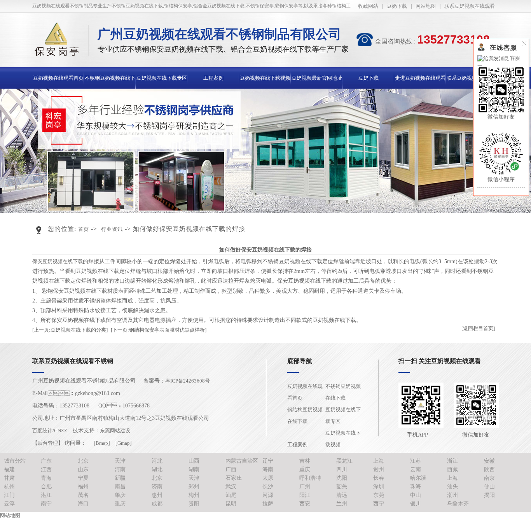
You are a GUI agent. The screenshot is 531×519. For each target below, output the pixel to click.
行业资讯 (112, 229)
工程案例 (213, 78)
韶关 (341, 486)
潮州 (452, 495)
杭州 (9, 486)
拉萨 (267, 504)
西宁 (378, 504)
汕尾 (230, 495)
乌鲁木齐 (458, 504)
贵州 (378, 469)
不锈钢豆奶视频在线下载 (343, 392)
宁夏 (83, 478)
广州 (304, 486)
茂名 (83, 495)
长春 (378, 478)
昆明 (230, 504)
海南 (267, 469)
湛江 (46, 495)
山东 (83, 469)
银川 (415, 504)
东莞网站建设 (115, 430)
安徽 (489, 461)
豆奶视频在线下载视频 (265, 78)
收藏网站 (368, 6)
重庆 (304, 469)
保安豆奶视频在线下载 (57, 261)
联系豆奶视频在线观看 (469, 6)
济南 (157, 486)
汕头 (452, 486)
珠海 (415, 486)
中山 (415, 495)
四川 (341, 469)
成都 (157, 504)
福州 (83, 486)
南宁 (46, 504)
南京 (489, 478)
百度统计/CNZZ (49, 430)
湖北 (157, 469)
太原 (267, 478)
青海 (46, 478)
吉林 (304, 461)
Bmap (102, 443)
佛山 (489, 486)
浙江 (452, 461)
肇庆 (120, 495)
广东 (46, 461)
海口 (83, 504)
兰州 (341, 504)
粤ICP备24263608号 (187, 381)
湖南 (194, 469)
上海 (378, 461)
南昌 (120, 486)
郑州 (194, 486)
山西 (194, 461)
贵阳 (194, 504)
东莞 (378, 495)
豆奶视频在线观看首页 (58, 78)
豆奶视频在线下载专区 (161, 78)
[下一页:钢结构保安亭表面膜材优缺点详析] (158, 330)
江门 (9, 495)
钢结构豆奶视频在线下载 (305, 415)
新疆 (120, 478)
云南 (415, 469)
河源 (267, 495)
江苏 (415, 461)
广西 (230, 469)
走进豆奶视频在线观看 (420, 78)
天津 (120, 461)
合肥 (46, 486)
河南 (120, 469)
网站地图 (426, 6)
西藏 (452, 469)
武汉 (230, 486)
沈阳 (341, 478)
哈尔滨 (418, 478)
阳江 (304, 495)
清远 (341, 495)
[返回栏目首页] (478, 328)
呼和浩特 (310, 478)
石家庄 (233, 478)
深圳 (378, 486)
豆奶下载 (397, 6)
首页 (83, 229)
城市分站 (15, 461)
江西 (46, 469)
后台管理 (48, 443)
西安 (304, 504)
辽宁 (267, 461)
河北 (157, 461)
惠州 (157, 495)
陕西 (489, 469)
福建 (9, 469)
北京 (83, 461)
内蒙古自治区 (241, 461)
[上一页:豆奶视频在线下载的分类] (70, 330)
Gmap (123, 443)
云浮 (9, 504)
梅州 (194, 495)
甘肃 (9, 478)
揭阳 (489, 495)
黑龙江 (344, 461)
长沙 (267, 486)
